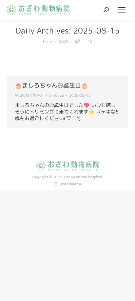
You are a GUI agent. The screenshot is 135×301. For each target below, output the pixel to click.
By (56, 95)
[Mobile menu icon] (121, 9)
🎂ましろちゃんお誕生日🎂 (51, 85)
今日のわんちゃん (29, 95)
